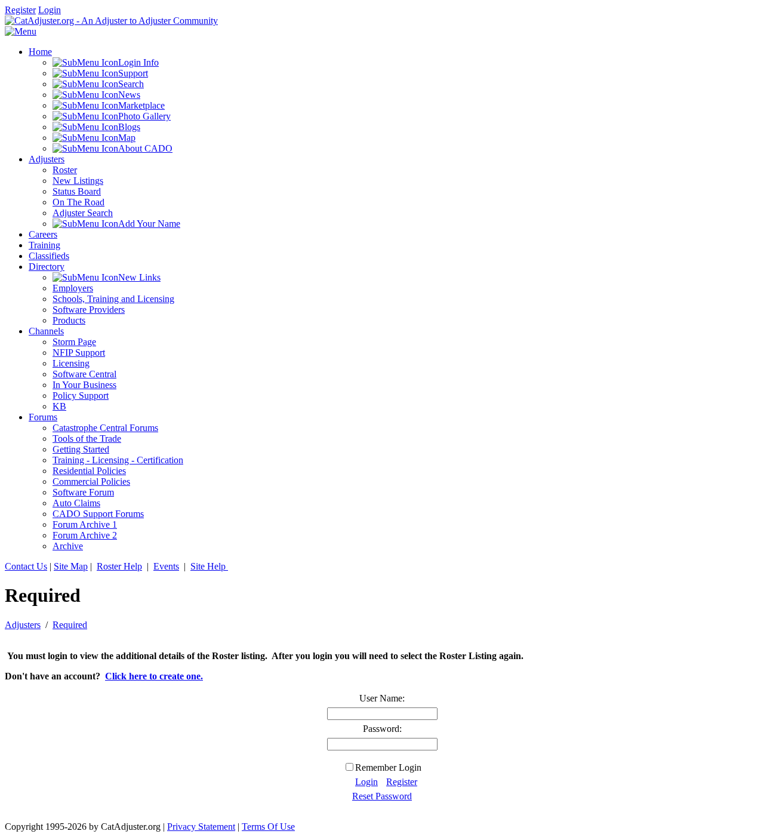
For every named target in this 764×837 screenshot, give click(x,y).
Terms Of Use (268, 826)
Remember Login (388, 767)
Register (20, 10)
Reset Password (382, 796)
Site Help (209, 566)
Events (166, 566)
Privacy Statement (201, 826)
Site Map (71, 566)
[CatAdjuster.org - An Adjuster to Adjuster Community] (111, 21)
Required (70, 625)
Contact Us (26, 566)
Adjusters (23, 625)
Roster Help (119, 566)
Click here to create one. (154, 676)
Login (49, 10)
